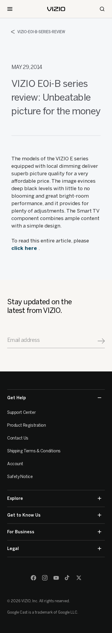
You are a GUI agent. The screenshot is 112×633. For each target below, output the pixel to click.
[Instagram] (44, 577)
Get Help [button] (16, 397)
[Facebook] (33, 577)
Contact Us (17, 438)
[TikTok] (67, 577)
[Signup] (101, 341)
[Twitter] (79, 577)
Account (15, 463)
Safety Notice (20, 476)
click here (25, 248)
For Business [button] (20, 531)
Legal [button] (13, 548)
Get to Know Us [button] (24, 515)
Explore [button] (15, 498)
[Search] (102, 9)
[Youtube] (56, 577)
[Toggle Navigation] (10, 9)
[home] (56, 9)
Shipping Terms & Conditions (34, 451)
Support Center (21, 412)
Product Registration (26, 425)
